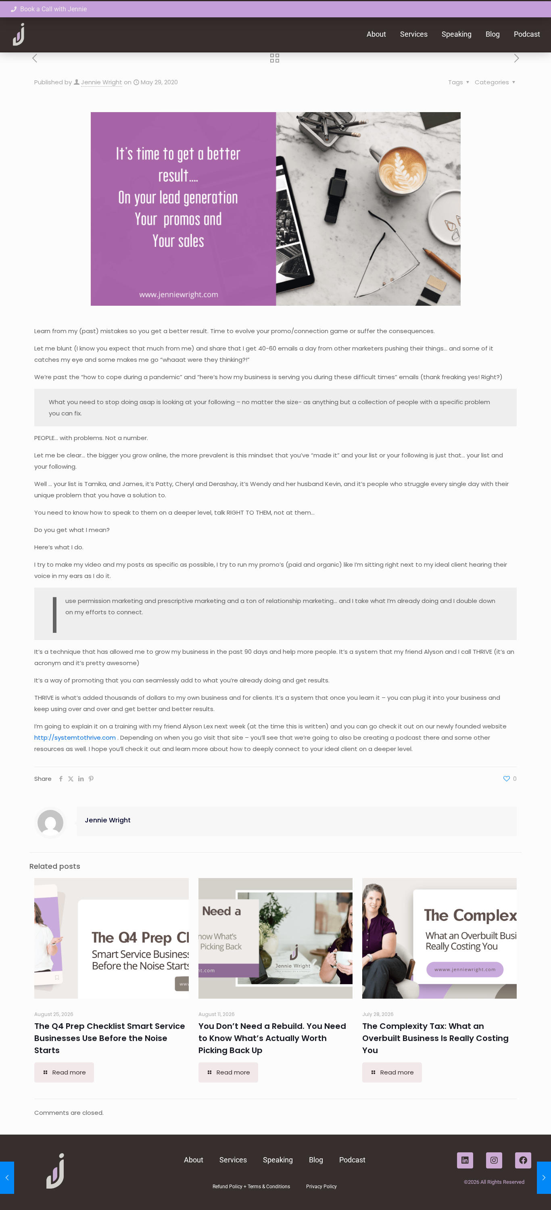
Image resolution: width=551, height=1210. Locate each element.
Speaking (457, 34)
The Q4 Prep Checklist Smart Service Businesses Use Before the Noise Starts (109, 1038)
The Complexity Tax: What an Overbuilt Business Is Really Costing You (435, 1038)
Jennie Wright (101, 82)
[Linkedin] (465, 1160)
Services (414, 34)
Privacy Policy (321, 1186)
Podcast (527, 34)
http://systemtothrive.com (75, 737)
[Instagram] (494, 1160)
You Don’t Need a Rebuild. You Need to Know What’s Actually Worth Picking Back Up (272, 1038)
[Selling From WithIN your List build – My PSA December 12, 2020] (544, 1178)
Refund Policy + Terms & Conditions (251, 1186)
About (376, 34)
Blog (493, 34)
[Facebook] (523, 1160)
